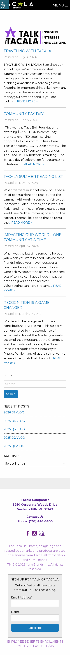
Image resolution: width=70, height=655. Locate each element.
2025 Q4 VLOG (14, 421)
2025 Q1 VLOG (14, 446)
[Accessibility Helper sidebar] (4, 4)
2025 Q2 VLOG (14, 437)
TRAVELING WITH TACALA (27, 51)
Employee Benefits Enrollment (34, 641)
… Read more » (26, 101)
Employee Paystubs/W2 (35, 646)
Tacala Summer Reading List (33, 176)
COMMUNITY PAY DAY (24, 114)
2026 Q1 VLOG (14, 412)
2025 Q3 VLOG (14, 429)
